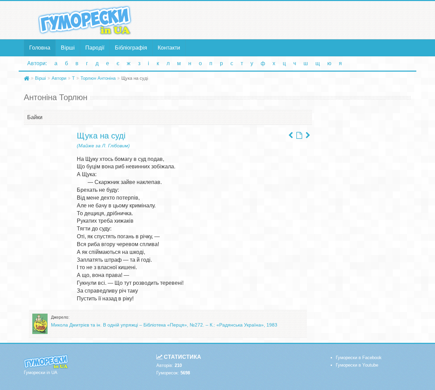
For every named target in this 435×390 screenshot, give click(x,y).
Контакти (169, 48)
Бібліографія (131, 48)
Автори (59, 78)
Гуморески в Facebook (359, 357)
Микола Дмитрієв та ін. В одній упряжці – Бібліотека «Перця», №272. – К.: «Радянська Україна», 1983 (164, 325)
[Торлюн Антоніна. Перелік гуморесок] (299, 135)
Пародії (94, 48)
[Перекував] (308, 135)
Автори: (37, 63)
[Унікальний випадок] (290, 135)
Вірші (68, 48)
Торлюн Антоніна (98, 78)
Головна (39, 48)
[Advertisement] (283, 19)
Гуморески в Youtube (357, 365)
